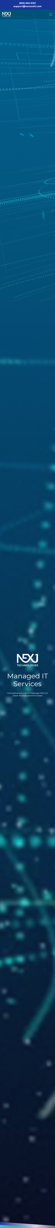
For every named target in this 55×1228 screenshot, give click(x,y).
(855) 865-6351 (27, 3)
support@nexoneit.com (27, 6)
